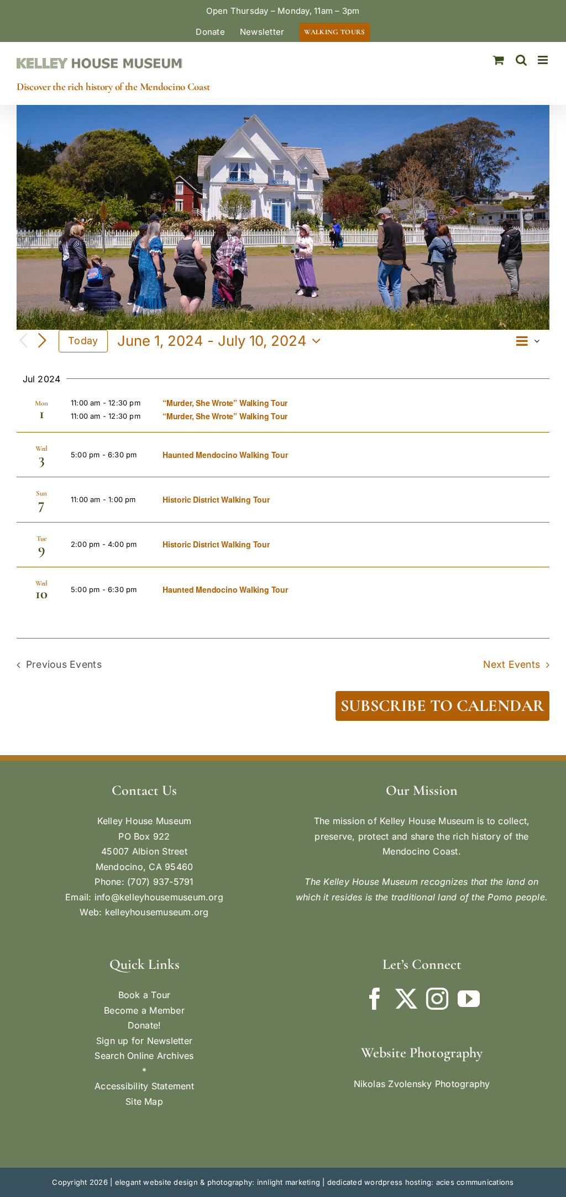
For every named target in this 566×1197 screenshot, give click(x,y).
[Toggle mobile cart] (498, 60)
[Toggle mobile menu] (543, 60)
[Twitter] (406, 999)
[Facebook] (375, 999)
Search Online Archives (144, 1055)
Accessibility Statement (144, 1085)
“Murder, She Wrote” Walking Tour (225, 402)
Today (83, 340)
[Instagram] (437, 999)
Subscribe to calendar (442, 706)
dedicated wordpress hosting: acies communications (420, 1182)
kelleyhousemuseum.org (157, 911)
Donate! (144, 1025)
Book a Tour (144, 994)
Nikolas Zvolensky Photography (422, 1083)
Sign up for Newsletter (144, 1040)
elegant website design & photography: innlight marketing (217, 1182)
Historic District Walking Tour (216, 499)
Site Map (144, 1101)
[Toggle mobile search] (521, 60)
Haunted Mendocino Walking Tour (225, 454)
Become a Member (144, 1010)
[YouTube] (469, 999)
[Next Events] (42, 340)
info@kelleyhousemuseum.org (159, 897)
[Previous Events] (23, 341)
